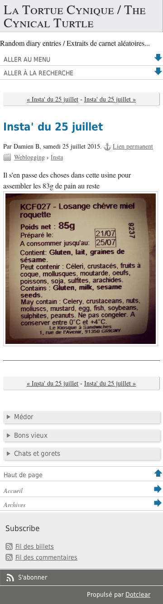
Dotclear (137, 594)
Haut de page (23, 474)
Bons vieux (31, 435)
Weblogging (29, 157)
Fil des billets (34, 546)
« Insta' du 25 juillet (52, 99)
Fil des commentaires (46, 557)
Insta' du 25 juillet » (110, 99)
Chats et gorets (37, 453)
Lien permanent (133, 146)
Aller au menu (27, 59)
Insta (57, 157)
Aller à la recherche (38, 73)
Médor (24, 417)
